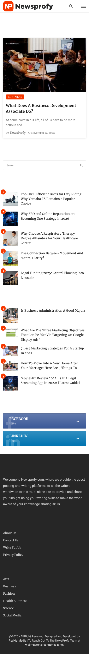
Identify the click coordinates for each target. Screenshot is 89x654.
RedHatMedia (17, 640)
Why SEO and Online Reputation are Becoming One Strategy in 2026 (48, 216)
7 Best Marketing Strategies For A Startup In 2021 (52, 350)
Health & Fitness (15, 601)
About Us (9, 533)
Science (8, 608)
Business (15, 96)
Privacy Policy (13, 555)
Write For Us (12, 547)
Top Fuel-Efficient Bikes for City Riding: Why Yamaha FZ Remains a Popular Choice (51, 198)
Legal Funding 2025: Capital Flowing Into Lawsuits (52, 275)
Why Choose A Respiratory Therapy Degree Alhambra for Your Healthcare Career (49, 238)
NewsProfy (18, 133)
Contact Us (10, 540)
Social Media (12, 615)
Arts (6, 579)
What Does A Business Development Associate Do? (41, 108)
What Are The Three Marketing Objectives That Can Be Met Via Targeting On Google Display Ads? (53, 335)
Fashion (9, 593)
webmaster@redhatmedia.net (44, 644)
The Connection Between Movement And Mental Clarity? (52, 255)
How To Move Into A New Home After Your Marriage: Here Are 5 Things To (49, 365)
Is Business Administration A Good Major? (53, 310)
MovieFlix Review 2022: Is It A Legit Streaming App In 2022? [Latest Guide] (50, 380)
